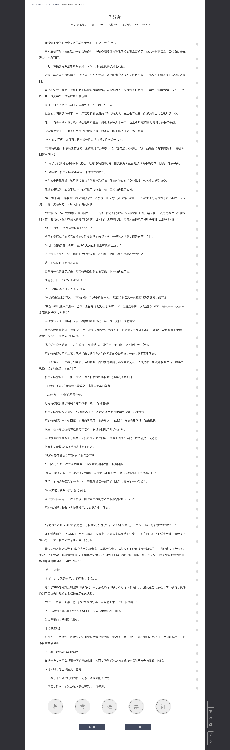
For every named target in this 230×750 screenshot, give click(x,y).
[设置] (210, 724)
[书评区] (210, 717)
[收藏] (210, 710)
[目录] (210, 704)
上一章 (92, 727)
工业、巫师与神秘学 (51, 4)
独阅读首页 (36, 4)
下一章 (138, 727)
